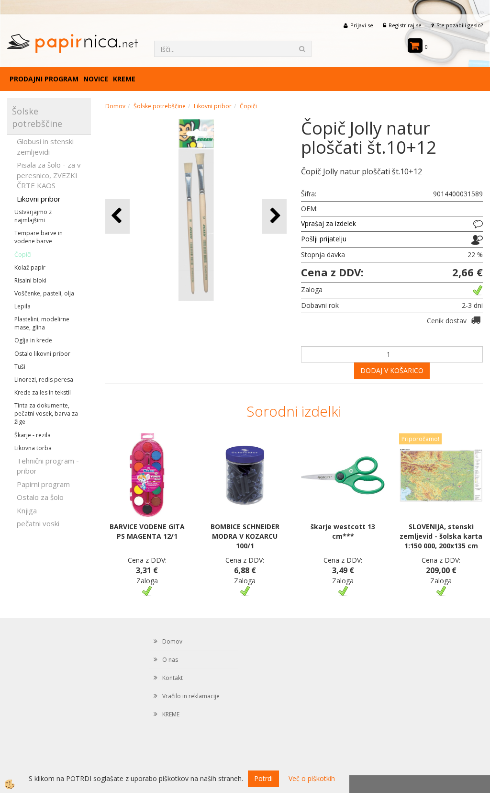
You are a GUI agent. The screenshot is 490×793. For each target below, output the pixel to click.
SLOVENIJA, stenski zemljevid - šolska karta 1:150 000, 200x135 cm (441, 536)
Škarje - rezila (32, 435)
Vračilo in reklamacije (191, 696)
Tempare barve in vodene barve (38, 237)
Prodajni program (44, 78)
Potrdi (263, 778)
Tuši (19, 367)
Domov (115, 106)
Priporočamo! (420, 439)
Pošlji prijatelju (323, 238)
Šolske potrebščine (160, 106)
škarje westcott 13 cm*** (343, 531)
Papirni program (43, 484)
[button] (274, 216)
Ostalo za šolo (40, 497)
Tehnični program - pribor (48, 466)
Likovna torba (33, 448)
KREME (124, 78)
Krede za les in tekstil (42, 392)
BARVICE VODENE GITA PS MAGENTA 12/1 (147, 531)
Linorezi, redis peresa (43, 379)
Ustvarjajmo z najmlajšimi (33, 216)
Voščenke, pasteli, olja (44, 293)
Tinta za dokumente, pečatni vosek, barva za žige (46, 413)
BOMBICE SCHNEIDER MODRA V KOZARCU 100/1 (245, 536)
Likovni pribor (39, 199)
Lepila (22, 306)
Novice (95, 78)
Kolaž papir (29, 267)
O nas (170, 660)
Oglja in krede (33, 340)
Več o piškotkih (312, 778)
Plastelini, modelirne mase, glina (41, 323)
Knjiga (27, 510)
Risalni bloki (30, 280)
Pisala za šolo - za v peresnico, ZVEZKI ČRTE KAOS (49, 175)
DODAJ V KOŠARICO (391, 370)
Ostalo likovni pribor (42, 354)
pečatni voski (38, 523)
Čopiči (23, 254)
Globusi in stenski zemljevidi (45, 146)
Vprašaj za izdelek (328, 223)
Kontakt (172, 678)
